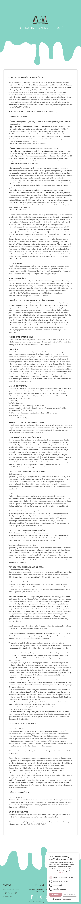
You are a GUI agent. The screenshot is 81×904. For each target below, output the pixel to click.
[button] (63, 899)
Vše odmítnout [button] (69, 894)
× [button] (76, 855)
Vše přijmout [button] (55, 894)
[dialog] (63, 877)
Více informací (63, 873)
